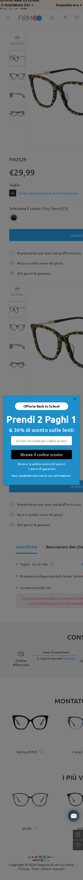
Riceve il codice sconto (42, 454)
